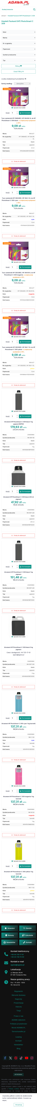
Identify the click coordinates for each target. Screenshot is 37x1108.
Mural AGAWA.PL (18, 1028)
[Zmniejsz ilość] (17, 114)
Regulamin (18, 991)
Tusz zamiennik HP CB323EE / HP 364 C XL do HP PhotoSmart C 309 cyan (18, 200)
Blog (18, 1048)
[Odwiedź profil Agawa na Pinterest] (16, 1058)
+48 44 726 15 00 (17, 957)
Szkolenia (29, 935)
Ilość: (8, 113)
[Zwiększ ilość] (17, 112)
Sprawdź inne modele (19, 107)
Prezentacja (18, 1003)
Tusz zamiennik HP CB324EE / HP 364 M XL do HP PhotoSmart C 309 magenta (18, 275)
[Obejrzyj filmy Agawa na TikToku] (21, 1058)
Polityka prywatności (18, 1024)
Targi (19, 1011)
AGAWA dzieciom (18, 1020)
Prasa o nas (18, 1016)
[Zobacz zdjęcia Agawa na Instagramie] (32, 1058)
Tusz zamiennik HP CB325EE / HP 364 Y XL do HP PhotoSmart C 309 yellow (18, 349)
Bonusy (11, 935)
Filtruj (17, 66)
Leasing (18, 1037)
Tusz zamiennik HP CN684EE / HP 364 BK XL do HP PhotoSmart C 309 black (18, 120)
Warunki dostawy (18, 995)
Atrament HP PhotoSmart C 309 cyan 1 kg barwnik (18, 723)
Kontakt (29, 942)
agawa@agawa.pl (18, 655)
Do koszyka (26, 113)
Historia (18, 1007)
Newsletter (10, 942)
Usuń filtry (18, 71)
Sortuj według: (6, 83)
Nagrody (18, 999)
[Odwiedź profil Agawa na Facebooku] (5, 1058)
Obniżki (28, 928)
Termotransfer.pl (18, 1031)
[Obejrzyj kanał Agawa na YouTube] (26, 1058)
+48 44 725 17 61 (17, 954)
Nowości (11, 928)
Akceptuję (18, 1105)
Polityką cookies (14, 1088)
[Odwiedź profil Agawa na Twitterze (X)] (10, 1058)
